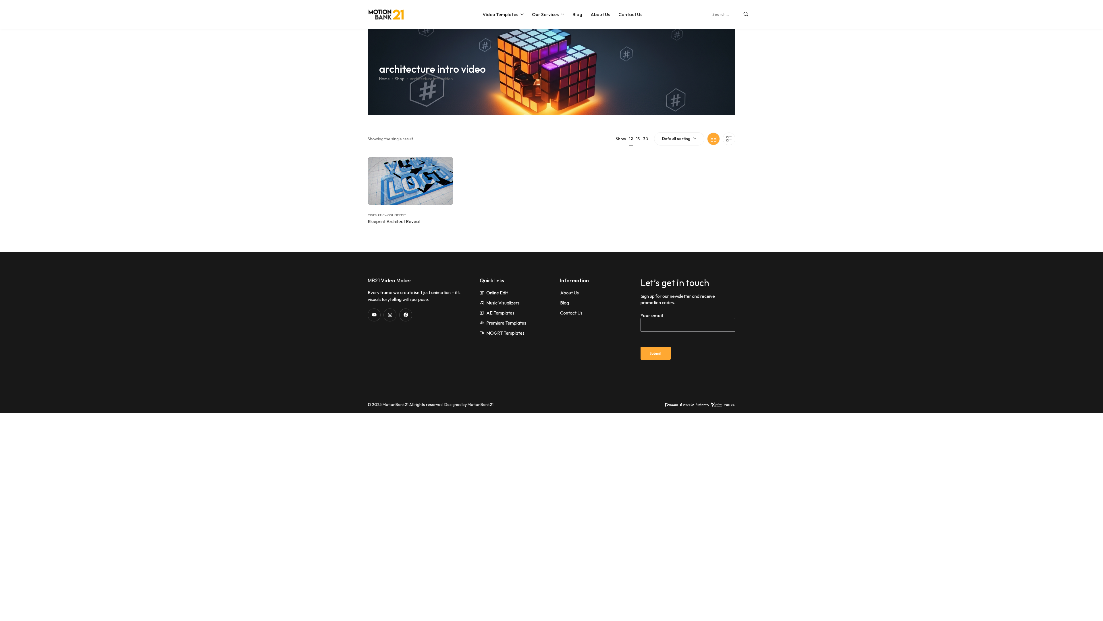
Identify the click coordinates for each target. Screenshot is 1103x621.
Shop (399, 78)
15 (638, 138)
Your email (652, 315)
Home (384, 78)
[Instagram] (389, 314)
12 (631, 138)
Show (621, 138)
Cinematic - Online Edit (387, 215)
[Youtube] (374, 314)
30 (645, 138)
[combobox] (679, 139)
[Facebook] (405, 314)
